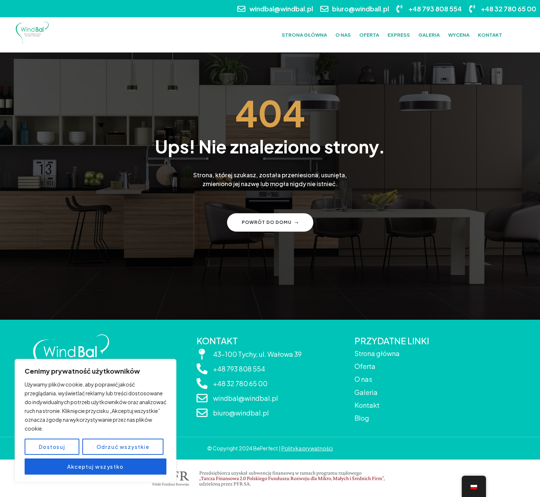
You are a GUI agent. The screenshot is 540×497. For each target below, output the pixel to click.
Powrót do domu (267, 222)
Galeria (366, 392)
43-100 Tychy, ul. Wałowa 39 (257, 354)
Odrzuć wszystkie (123, 446)
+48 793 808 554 (239, 368)
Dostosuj (52, 446)
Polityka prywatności (307, 448)
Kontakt (366, 405)
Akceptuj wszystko (95, 466)
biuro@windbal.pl (241, 413)
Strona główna (377, 353)
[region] (95, 420)
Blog (361, 418)
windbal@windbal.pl (245, 398)
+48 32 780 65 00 (240, 383)
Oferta (364, 366)
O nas (363, 379)
